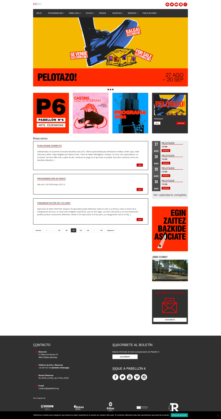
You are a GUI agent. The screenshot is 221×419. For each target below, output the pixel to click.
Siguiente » (111, 230)
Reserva (166, 151)
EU (39, 4)
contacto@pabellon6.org (48, 388)
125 (59, 230)
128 (81, 230)
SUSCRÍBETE (170, 320)
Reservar (181, 123)
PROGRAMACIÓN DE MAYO (51, 178)
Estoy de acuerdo (179, 415)
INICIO (39, 13)
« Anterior (38, 230)
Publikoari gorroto (49, 145)
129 (88, 230)
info (157, 123)
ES (34, 4)
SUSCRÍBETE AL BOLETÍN (170, 292)
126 (66, 230)
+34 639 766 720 (44, 368)
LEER (139, 165)
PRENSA (102, 13)
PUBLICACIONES (150, 13)
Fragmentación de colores (53, 203)
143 (101, 230)
